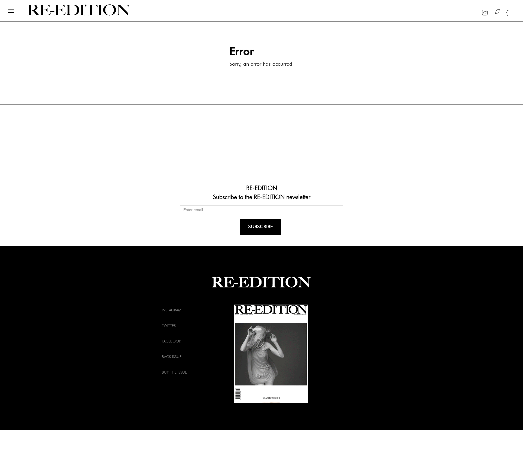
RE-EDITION (261, 187)
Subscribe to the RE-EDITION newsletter (261, 196)
